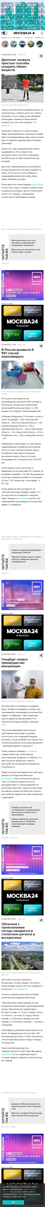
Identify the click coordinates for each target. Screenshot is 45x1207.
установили (31, 751)
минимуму (22, 498)
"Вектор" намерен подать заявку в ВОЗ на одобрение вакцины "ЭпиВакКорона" (26, 559)
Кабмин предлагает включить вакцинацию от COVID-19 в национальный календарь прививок (25, 823)
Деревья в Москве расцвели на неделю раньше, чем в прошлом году (26, 1106)
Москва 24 (23, 33)
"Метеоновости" (20, 989)
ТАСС (3, 724)
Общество (21, 55)
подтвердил (7, 778)
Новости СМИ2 (7, 304)
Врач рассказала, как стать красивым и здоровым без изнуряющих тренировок (24, 242)
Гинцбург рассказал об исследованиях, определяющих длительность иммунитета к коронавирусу (26, 811)
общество (5, 263)
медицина (5, 837)
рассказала (37, 184)
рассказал (6, 1054)
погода (13, 1127)
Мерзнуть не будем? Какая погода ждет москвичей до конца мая (27, 1114)
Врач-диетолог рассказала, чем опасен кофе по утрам (26, 250)
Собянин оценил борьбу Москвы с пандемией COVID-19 (27, 551)
